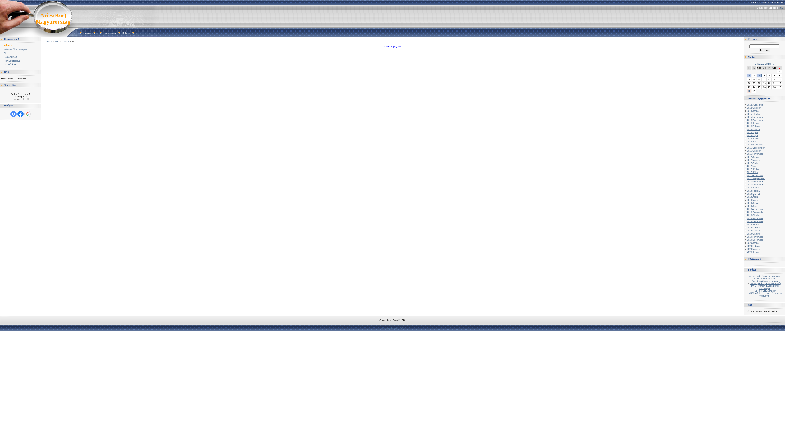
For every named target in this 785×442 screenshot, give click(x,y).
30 (749, 91)
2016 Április (752, 132)
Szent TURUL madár (765, 291)
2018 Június (753, 203)
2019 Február (753, 227)
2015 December (755, 120)
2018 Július (752, 206)
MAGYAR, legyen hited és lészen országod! (765, 294)
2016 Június (753, 138)
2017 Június (753, 169)
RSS (780, 8)
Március (66, 41)
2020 (56, 41)
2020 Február (753, 246)
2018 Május (752, 200)
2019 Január (753, 224)
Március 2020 (764, 64)
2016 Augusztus (755, 144)
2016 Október (754, 151)
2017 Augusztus (755, 175)
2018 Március (753, 194)
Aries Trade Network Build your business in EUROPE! (765, 277)
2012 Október (754, 108)
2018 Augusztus (755, 209)
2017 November (755, 181)
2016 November (755, 154)
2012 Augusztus (755, 105)
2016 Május (752, 135)
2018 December (755, 221)
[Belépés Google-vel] (27, 114)
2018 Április (752, 197)
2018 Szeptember (756, 212)
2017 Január (753, 157)
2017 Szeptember (756, 178)
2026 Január (753, 252)
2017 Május (752, 166)
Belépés (126, 33)
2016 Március (753, 129)
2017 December (755, 184)
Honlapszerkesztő (389, 328)
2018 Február (753, 190)
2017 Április (752, 163)
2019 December (755, 240)
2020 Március (753, 249)
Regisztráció (110, 33)
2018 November (755, 218)
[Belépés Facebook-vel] (20, 114)
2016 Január (753, 123)
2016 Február (753, 126)
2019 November (755, 237)
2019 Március (753, 230)
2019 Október (754, 233)
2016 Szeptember (756, 148)
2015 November (755, 117)
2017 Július (752, 172)
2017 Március (753, 160)
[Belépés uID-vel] (13, 114)
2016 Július (752, 141)
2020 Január (753, 243)
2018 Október (754, 215)
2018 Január (753, 187)
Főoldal (87, 33)
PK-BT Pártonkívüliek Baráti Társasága (765, 287)
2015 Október (754, 114)
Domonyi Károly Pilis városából (765, 283)
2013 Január (753, 111)
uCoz (402, 328)
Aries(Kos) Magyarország (765, 281)
